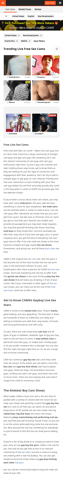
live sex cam (53, 269)
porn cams (50, 248)
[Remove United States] (19, 35)
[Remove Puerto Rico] (17, 41)
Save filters (39, 41)
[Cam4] (16, 3)
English (31, 16)
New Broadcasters (45, 16)
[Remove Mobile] (29, 41)
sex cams (26, 452)
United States (18, 16)
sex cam (32, 259)
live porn (19, 462)
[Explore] (3, 3)
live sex (53, 283)
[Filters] (6, 16)
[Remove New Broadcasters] (41, 35)
